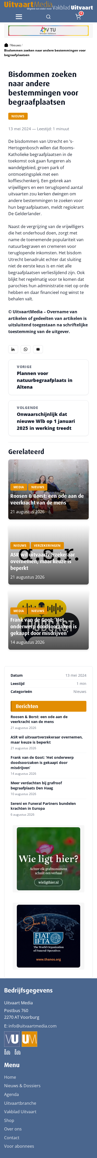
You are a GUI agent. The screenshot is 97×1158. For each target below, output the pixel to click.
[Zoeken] (48, 16)
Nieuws (15, 45)
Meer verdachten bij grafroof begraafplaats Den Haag (36, 785)
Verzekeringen (47, 545)
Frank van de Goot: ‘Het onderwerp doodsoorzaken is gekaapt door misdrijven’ (43, 626)
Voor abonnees (19, 1146)
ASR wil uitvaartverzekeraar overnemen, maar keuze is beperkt (42, 561)
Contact (11, 1137)
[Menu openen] (19, 16)
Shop (9, 1120)
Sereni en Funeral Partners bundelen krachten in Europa (43, 806)
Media (18, 487)
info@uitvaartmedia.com (33, 1026)
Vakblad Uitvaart (20, 1112)
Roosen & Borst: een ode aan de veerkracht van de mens (47, 499)
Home (10, 1077)
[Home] (6, 45)
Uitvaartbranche (20, 1103)
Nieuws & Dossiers (22, 1086)
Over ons (13, 1129)
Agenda (11, 1094)
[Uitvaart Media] (48, 5)
